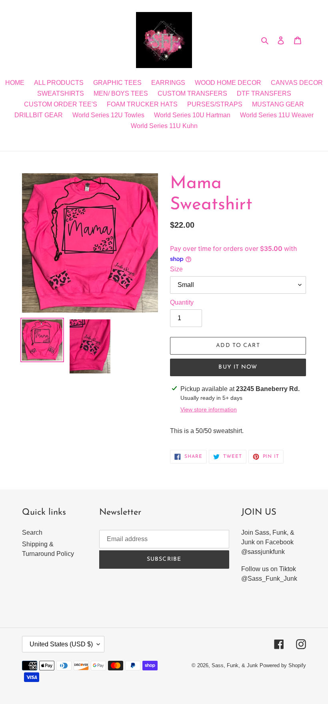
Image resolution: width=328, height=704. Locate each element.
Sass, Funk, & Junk (235, 665)
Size (176, 269)
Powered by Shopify (283, 665)
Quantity (182, 302)
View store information (208, 409)
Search (32, 532)
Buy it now (237, 367)
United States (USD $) (61, 644)
